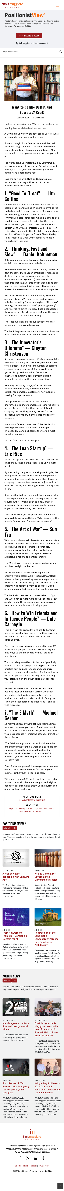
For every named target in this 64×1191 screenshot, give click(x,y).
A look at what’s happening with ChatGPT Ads (16, 876)
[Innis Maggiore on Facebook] (20, 1158)
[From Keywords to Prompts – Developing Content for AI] (16, 917)
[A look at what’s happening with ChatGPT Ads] (16, 857)
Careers (18, 1166)
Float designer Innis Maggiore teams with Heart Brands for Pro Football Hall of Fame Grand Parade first (46, 1029)
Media (25, 1166)
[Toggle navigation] (58, 5)
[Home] (12, 5)
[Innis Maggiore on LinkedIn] (35, 1158)
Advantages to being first (32, 800)
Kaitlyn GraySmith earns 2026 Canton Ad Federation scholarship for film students (48, 1088)
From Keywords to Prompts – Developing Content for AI (15, 935)
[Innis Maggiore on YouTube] (27, 1158)
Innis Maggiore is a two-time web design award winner (16, 1026)
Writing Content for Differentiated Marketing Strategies (46, 876)
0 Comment (38, 118)
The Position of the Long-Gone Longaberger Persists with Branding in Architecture (46, 938)
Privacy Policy (44, 1166)
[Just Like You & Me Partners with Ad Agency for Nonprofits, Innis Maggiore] (16, 1067)
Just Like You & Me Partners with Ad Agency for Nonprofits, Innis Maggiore (16, 1088)
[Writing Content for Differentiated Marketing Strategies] (48, 857)
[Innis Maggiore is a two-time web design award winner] (16, 1007)
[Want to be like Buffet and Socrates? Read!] (32, 20)
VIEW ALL (7, 828)
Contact (33, 1166)
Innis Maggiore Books (29, 35)
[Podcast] (43, 1158)
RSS (14, 828)
